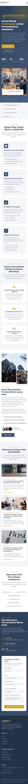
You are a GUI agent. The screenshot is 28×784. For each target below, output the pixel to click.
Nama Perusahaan (8, 681)
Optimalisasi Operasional (7, 754)
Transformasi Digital (6, 759)
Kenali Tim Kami (8, 435)
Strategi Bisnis (5, 752)
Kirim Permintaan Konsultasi (14, 706)
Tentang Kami (4, 738)
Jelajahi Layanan (8, 51)
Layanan (3, 736)
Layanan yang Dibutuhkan (10, 688)
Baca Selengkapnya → (8, 492)
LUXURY (4, 3)
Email (5, 675)
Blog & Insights (5, 741)
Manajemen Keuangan (6, 757)
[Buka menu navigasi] (27, 3)
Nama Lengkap (7, 668)
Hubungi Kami (4, 743)
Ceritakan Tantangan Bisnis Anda (12, 695)
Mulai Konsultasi (8, 46)
